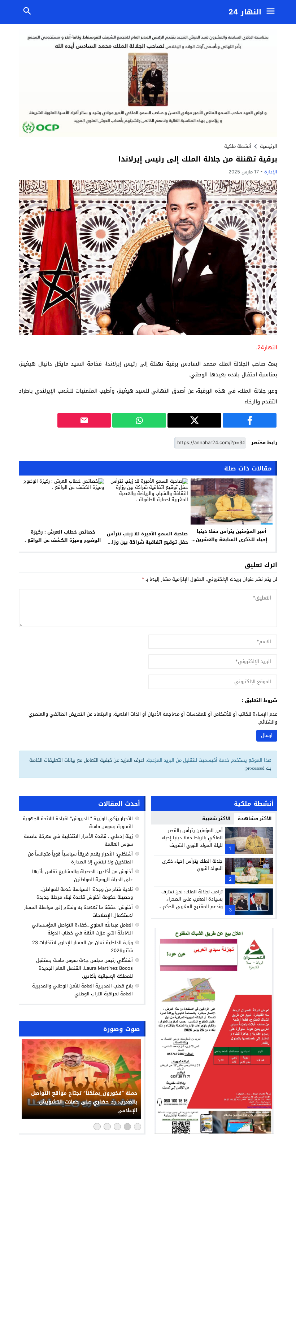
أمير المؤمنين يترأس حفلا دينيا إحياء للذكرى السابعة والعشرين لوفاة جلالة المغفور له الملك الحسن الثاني (231, 544)
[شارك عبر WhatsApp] (139, 420)
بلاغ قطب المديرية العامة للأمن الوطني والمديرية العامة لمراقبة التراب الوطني (82, 989)
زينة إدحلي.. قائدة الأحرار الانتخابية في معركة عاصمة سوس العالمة (78, 840)
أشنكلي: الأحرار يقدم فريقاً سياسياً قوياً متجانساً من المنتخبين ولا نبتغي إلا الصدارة (80, 857)
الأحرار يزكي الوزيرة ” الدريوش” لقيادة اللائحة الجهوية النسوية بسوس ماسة (78, 822)
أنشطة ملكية (237, 146)
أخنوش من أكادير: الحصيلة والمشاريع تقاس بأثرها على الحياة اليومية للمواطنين (82, 875)
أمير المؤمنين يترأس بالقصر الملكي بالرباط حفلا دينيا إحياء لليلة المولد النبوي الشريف (192, 838)
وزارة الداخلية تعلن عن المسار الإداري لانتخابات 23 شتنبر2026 (82, 946)
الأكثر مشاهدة (255, 818)
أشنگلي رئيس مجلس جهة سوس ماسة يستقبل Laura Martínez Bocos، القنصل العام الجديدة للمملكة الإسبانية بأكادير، (84, 968)
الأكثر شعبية (216, 818)
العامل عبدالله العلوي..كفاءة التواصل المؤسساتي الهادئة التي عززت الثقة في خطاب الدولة (82, 928)
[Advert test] (214, 1031)
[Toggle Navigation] (272, 12)
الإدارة (270, 171)
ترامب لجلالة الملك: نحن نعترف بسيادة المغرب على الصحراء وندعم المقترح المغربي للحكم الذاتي (192, 903)
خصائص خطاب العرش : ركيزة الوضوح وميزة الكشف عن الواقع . (63, 536)
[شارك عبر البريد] (84, 420)
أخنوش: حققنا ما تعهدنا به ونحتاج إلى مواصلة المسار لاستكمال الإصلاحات (78, 911)
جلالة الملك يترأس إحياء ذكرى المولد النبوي (192, 865)
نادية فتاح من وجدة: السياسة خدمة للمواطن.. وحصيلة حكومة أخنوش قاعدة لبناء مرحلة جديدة (84, 893)
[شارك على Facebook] (250, 420)
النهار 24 (244, 12)
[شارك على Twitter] (194, 420)
